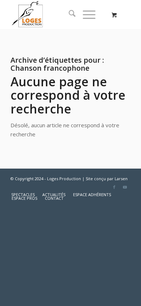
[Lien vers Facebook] (114, 187)
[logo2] (58, 14)
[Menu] (85, 14)
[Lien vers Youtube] (125, 187)
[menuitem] (68, 14)
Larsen (121, 178)
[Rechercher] (68, 14)
